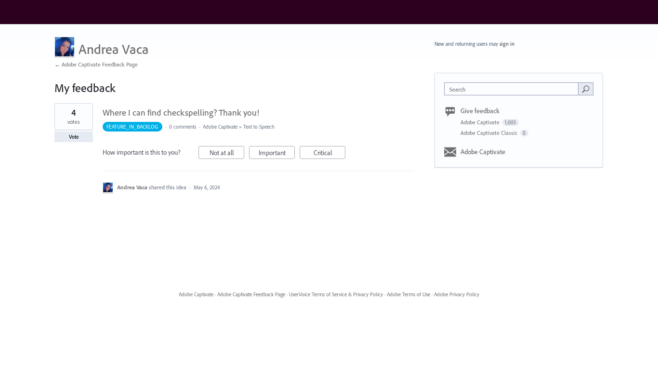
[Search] (585, 88)
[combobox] (514, 88)
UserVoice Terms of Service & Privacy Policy (336, 294)
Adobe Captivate (220, 126)
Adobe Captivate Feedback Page (251, 294)
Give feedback (480, 110)
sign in (507, 43)
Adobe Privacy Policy (456, 294)
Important (277, 153)
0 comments (182, 126)
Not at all (227, 153)
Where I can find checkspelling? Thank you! (181, 112)
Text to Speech (259, 126)
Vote (74, 136)
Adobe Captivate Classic (490, 132)
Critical (329, 153)
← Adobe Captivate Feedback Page (96, 64)
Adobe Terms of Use (408, 294)
